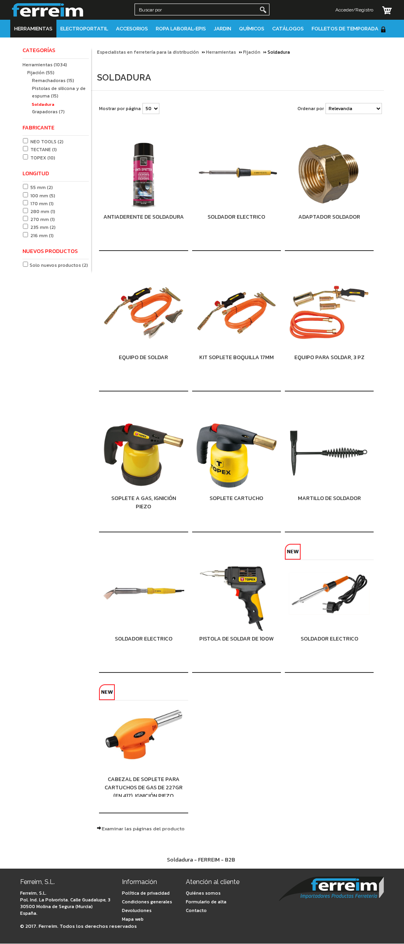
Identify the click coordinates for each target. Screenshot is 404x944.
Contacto (196, 910)
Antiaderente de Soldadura (143, 217)
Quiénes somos (203, 893)
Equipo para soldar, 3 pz (329, 357)
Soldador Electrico (236, 217)
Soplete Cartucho (236, 498)
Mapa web (133, 919)
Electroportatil (84, 29)
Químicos (251, 29)
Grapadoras (48, 111)
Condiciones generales (147, 901)
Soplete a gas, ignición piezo (143, 502)
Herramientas (33, 29)
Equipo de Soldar (143, 357)
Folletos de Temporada (345, 29)
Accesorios (132, 29)
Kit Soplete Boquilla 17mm (236, 357)
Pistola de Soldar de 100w (236, 639)
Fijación (40, 72)
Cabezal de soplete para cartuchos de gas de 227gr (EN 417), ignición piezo (144, 786)
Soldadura (43, 104)
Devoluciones (137, 910)
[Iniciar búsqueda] (263, 10)
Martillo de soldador (329, 498)
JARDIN (222, 29)
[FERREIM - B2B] (331, 890)
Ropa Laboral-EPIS (181, 29)
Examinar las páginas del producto (143, 828)
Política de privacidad (146, 893)
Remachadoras (53, 80)
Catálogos (288, 29)
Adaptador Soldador (329, 217)
